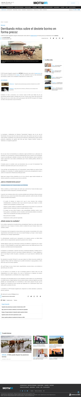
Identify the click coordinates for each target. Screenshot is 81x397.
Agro (67, 7)
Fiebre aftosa (15, 9)
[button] (73, 3)
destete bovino (34, 35)
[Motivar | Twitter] (75, 9)
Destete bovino (9, 300)
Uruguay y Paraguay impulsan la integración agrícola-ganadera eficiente (14, 312)
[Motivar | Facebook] (73, 9)
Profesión (40, 7)
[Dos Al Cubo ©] (74, 395)
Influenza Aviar (36, 9)
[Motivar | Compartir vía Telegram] (62, 38)
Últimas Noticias (9, 7)
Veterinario (45, 9)
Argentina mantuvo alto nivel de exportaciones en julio (11, 314)
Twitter (22, 390)
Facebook (20, 390)
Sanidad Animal (28, 7)
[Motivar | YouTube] (79, 9)
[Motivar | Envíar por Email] (59, 38)
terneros (18, 74)
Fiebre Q (40, 9)
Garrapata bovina (30, 9)
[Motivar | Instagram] (77, 9)
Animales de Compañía (48, 7)
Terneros (15, 300)
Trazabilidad (24, 9)
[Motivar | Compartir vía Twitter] (53, 38)
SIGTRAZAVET (9, 9)
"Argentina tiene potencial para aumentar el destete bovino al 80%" (14, 306)
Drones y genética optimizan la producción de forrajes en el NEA (13, 317)
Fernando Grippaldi (6, 37)
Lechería (62, 7)
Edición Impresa (72, 7)
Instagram (24, 390)
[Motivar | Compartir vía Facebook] (50, 38)
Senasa (19, 9)
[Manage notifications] (78, 392)
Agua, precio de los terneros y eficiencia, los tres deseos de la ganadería (15, 309)
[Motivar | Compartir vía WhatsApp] (56, 38)
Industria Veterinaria (19, 7)
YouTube (27, 390)
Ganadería (34, 7)
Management (56, 7)
